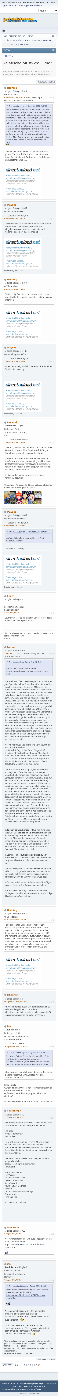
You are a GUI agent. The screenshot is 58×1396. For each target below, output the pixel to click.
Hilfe (13, 1383)
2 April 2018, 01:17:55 (12, 613)
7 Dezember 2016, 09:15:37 (14, 361)
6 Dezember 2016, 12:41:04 (14, 218)
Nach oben (7, 1365)
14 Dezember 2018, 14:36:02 (15, 920)
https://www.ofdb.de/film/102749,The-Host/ (25, 1244)
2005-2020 (36, 1394)
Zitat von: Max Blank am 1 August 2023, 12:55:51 (28, 1286)
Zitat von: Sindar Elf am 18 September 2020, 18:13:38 (29, 1052)
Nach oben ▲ (51, 1383)
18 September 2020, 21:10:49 (15, 1046)
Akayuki (12, 422)
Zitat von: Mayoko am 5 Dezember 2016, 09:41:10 (28, 106)
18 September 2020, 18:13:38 (15, 1002)
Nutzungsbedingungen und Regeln (30, 1383)
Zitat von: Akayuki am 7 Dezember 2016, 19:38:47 (28, 532)
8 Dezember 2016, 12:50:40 (14, 526)
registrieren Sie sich (32, 5)
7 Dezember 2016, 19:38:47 (14, 442)
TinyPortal (5, 1383)
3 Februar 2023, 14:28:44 (13, 1118)
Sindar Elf (12, 994)
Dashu (11, 647)
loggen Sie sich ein (9, 5)
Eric (9, 1026)
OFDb (10, 56)
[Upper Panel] (53, 36)
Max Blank (13, 1227)
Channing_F (14, 1110)
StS (9, 1263)
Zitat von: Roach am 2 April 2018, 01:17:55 (25, 662)
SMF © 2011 (28, 1386)
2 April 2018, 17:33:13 (12, 653)
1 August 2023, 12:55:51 (13, 1234)
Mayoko (12, 204)
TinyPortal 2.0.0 (24, 1394)
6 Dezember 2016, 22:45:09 (14, 289)
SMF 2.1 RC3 (17, 1386)
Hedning (12, 87)
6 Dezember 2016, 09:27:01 (14, 97)
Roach (10, 596)
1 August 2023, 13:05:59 (13, 1280)
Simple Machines (39, 1386)
